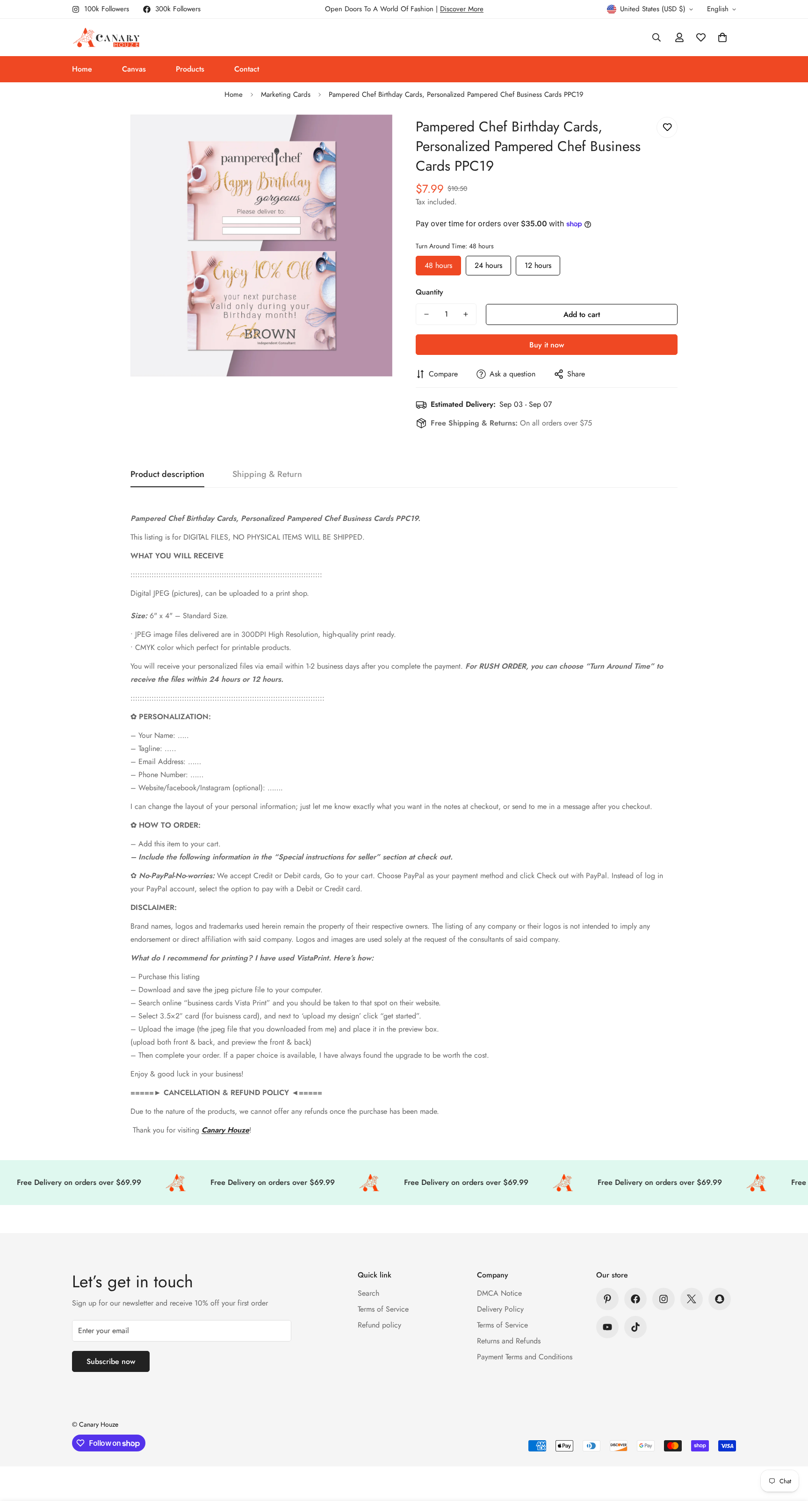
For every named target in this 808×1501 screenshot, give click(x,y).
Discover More (461, 9)
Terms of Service (383, 1309)
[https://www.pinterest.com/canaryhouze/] (607, 1299)
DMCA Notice (499, 1293)
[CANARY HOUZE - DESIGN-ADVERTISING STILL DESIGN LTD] (106, 37)
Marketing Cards (285, 94)
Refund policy (379, 1325)
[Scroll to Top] (790, 1450)
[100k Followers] (663, 1299)
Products (190, 69)
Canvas (134, 69)
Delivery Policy (500, 1309)
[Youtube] (607, 1327)
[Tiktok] (635, 1327)
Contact (246, 69)
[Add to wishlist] (667, 127)
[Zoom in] (372, 134)
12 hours (538, 263)
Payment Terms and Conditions (524, 1356)
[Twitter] (691, 1299)
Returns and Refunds (509, 1340)
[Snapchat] (719, 1299)
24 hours (488, 263)
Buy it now (546, 344)
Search (368, 1293)
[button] (722, 37)
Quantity (429, 292)
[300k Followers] (635, 1299)
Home (82, 69)
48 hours (438, 263)
